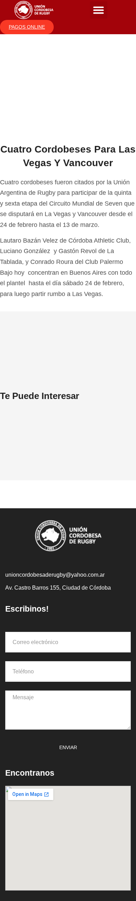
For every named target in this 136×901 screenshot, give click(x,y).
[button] (98, 10)
